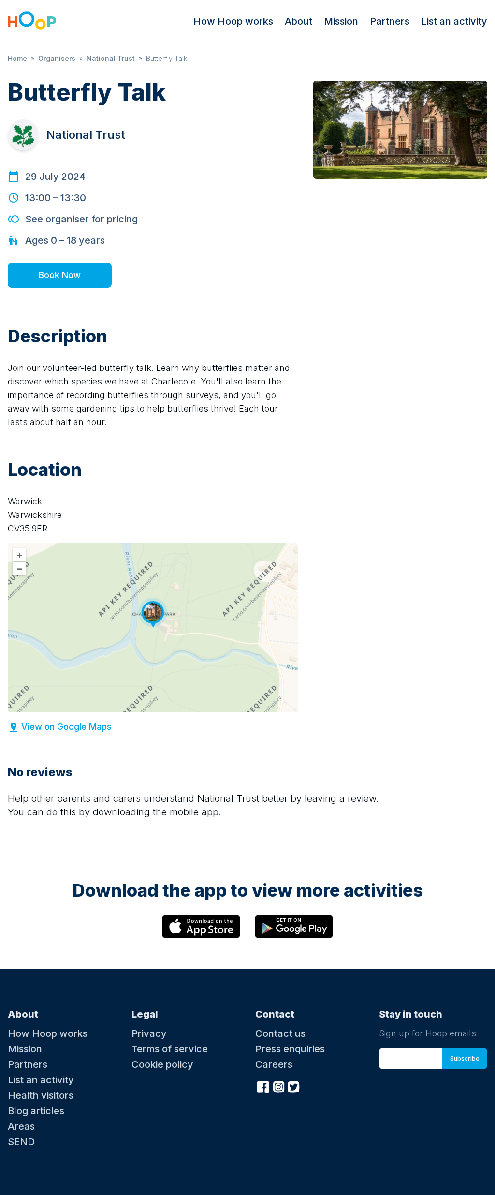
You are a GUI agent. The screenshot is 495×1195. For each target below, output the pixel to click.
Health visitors (40, 1095)
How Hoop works (233, 21)
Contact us (280, 1033)
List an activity (454, 21)
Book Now (60, 275)
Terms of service (169, 1049)
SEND (21, 1142)
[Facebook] (263, 1086)
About (298, 21)
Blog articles (36, 1111)
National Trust (111, 58)
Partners (389, 21)
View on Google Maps (66, 727)
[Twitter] (294, 1086)
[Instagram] (278, 1086)
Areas (21, 1126)
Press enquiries (290, 1049)
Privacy (149, 1033)
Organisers (56, 58)
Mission (341, 21)
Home (17, 58)
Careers (273, 1064)
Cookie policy (162, 1064)
